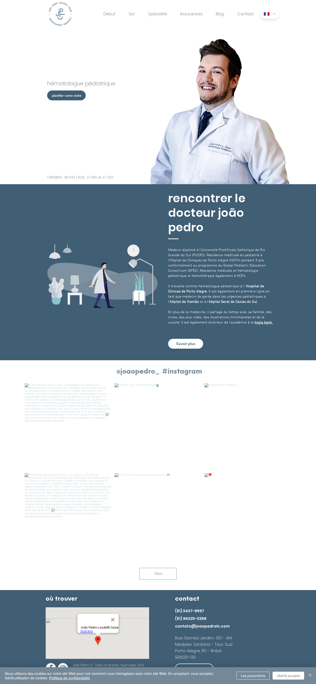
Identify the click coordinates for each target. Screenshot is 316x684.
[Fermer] (310, 675)
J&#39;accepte (288, 675)
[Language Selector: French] (269, 14)
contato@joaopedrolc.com (202, 626)
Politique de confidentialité (69, 677)
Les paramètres (253, 675)
